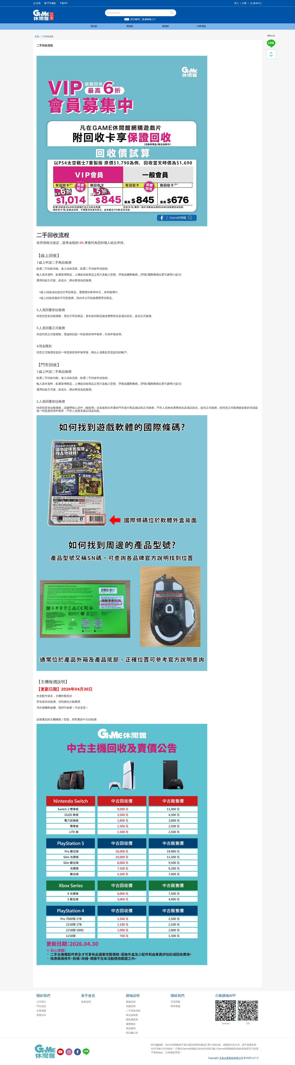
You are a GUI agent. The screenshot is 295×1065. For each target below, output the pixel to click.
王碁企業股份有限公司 (231, 1058)
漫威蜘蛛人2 (148, 19)
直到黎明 (135, 19)
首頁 (37, 36)
